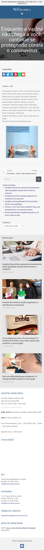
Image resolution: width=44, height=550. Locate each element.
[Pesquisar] (38, 179)
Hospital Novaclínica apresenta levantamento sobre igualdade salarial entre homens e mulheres (22, 190)
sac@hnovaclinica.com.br (10, 484)
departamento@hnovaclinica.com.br (14, 515)
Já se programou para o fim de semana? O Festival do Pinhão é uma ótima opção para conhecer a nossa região (20, 340)
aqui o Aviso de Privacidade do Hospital (21, 528)
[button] (22, 13)
